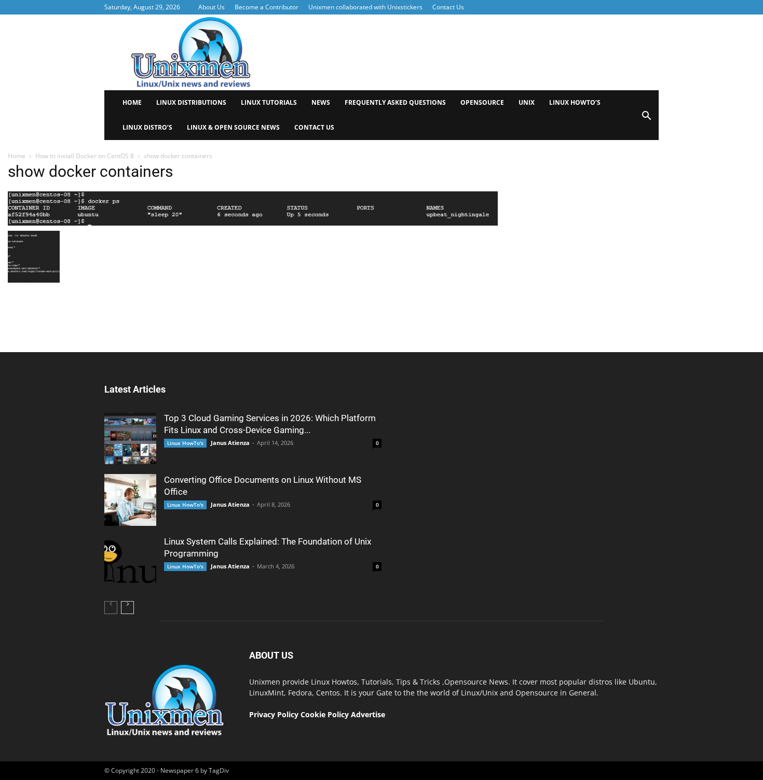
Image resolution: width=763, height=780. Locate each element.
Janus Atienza (230, 443)
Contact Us (448, 7)
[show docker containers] (253, 223)
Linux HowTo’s (575, 102)
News (320, 102)
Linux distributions (191, 102)
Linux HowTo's (185, 443)
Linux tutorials (269, 102)
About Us (211, 7)
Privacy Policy (273, 714)
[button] (646, 119)
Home (132, 102)
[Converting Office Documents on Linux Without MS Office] (130, 500)
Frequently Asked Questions (395, 102)
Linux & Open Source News (233, 127)
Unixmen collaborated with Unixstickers (365, 7)
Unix (527, 102)
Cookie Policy (326, 714)
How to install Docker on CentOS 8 (84, 155)
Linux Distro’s (147, 127)
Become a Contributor (266, 7)
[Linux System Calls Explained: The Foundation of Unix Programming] (130, 562)
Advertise (368, 714)
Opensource (482, 102)
